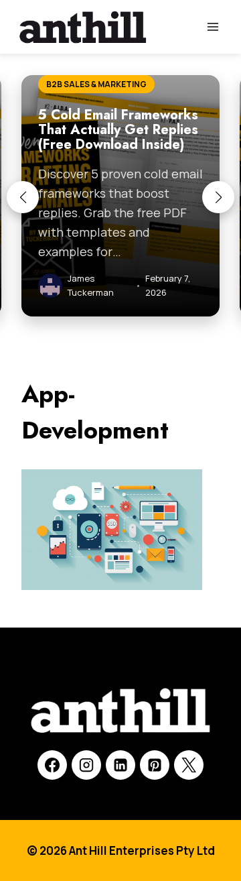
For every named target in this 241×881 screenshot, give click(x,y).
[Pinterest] (154, 765)
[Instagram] (86, 765)
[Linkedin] (120, 765)
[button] (23, 197)
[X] (189, 765)
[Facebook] (52, 765)
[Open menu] (212, 26)
